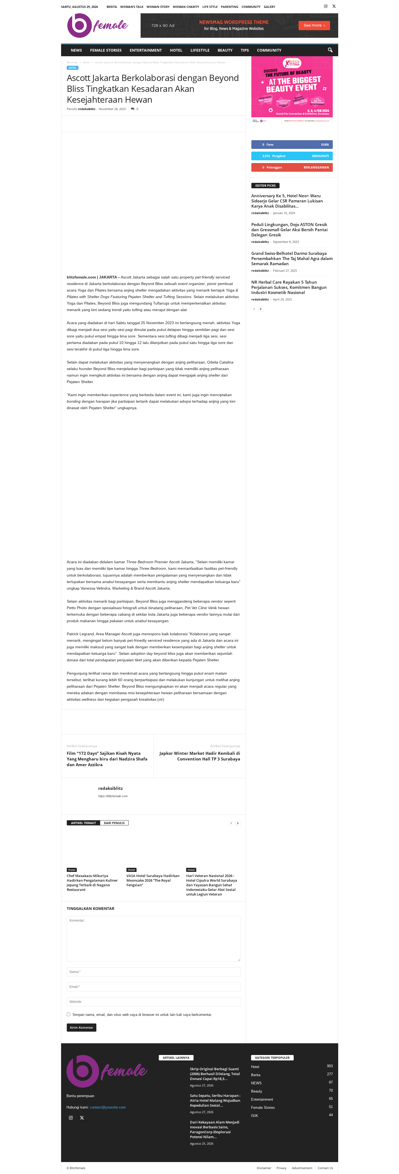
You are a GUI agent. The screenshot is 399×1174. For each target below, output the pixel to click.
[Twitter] (334, 7)
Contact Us (325, 1168)
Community (269, 50)
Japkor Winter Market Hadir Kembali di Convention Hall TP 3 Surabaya (200, 756)
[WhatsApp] (97, 123)
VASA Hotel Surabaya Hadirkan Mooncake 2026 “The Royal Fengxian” (152, 880)
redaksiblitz (86, 109)
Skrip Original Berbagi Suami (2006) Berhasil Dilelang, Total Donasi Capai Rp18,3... (215, 1073)
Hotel (176, 50)
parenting (229, 7)
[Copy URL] (109, 123)
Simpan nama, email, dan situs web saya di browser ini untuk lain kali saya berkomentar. (142, 1015)
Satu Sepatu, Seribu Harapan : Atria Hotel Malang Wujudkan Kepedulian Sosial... (215, 1100)
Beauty (225, 50)
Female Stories (106, 50)
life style (210, 7)
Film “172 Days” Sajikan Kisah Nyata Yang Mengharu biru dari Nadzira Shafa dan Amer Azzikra (107, 758)
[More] (122, 123)
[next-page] (237, 823)
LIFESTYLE (200, 50)
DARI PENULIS (114, 823)
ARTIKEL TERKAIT (83, 823)
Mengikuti (320, 156)
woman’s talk (131, 7)
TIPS (245, 50)
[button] (330, 50)
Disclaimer (264, 1168)
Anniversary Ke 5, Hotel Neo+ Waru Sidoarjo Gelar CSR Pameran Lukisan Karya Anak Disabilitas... (287, 201)
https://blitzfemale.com (113, 796)
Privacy (282, 1168)
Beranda (72, 62)
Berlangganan (316, 167)
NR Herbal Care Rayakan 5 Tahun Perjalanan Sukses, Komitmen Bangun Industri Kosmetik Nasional (289, 287)
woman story (158, 7)
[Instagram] (325, 7)
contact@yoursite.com (108, 1107)
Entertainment (146, 50)
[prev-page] (231, 823)
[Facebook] (72, 123)
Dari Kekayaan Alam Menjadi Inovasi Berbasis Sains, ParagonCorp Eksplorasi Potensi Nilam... (214, 1129)
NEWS (76, 50)
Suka (325, 144)
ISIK (254, 1116)
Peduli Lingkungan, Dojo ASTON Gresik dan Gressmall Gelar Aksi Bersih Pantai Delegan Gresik (289, 229)
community (251, 7)
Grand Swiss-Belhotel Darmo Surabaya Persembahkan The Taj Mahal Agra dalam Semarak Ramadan (292, 258)
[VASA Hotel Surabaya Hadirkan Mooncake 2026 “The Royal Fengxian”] (153, 851)
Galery (269, 7)
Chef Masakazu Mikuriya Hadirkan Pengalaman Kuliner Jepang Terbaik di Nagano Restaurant (92, 882)
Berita (112, 7)
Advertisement (302, 1168)
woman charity (186, 7)
